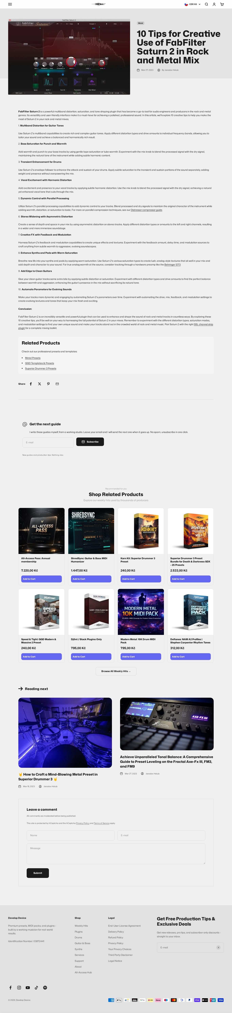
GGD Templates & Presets (39, 363)
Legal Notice (115, 960)
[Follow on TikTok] (36, 987)
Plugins (79, 931)
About (78, 966)
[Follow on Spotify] (45, 987)
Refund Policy (115, 937)
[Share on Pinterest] (48, 383)
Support (79, 960)
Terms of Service (101, 823)
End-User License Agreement (124, 925)
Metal (140, 23)
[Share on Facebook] (30, 383)
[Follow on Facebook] (10, 987)
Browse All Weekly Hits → (116, 671)
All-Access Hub (83, 972)
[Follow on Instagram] (19, 987)
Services (79, 954)
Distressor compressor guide (146, 209)
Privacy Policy (82, 823)
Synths (78, 949)
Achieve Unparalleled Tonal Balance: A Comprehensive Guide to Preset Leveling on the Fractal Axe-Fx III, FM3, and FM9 (166, 761)
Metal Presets (32, 357)
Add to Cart (29, 578)
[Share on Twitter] (39, 383)
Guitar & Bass (82, 943)
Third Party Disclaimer (120, 954)
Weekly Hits (81, 925)
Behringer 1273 (172, 264)
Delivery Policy (116, 931)
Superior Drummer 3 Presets (40, 368)
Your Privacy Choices (119, 949)
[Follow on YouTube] (27, 987)
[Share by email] (57, 383)
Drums (78, 937)
